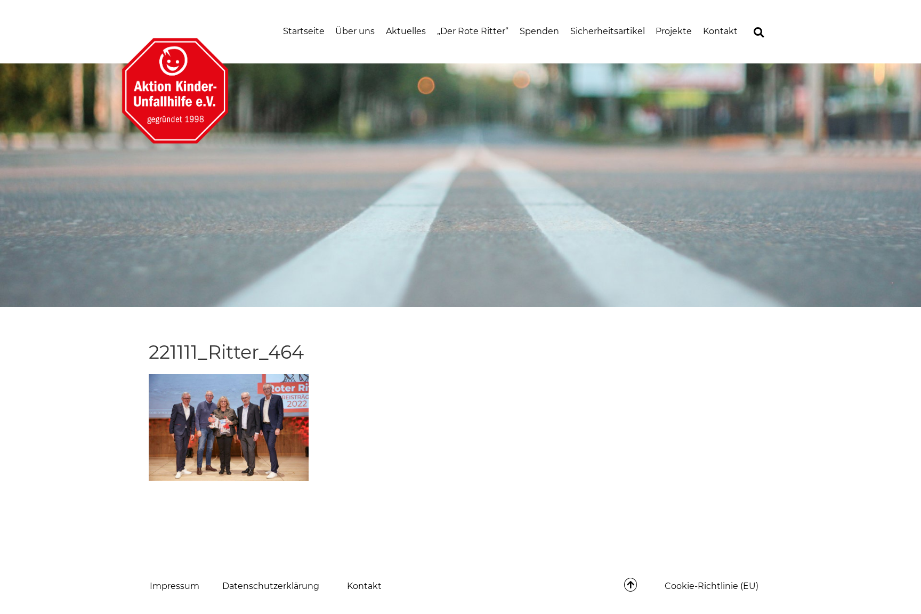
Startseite (304, 31)
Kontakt (720, 31)
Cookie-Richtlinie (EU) (711, 586)
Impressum (174, 586)
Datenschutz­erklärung (270, 586)
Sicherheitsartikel (607, 31)
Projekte (674, 31)
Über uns (355, 31)
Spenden (539, 31)
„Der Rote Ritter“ (472, 31)
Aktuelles (406, 31)
